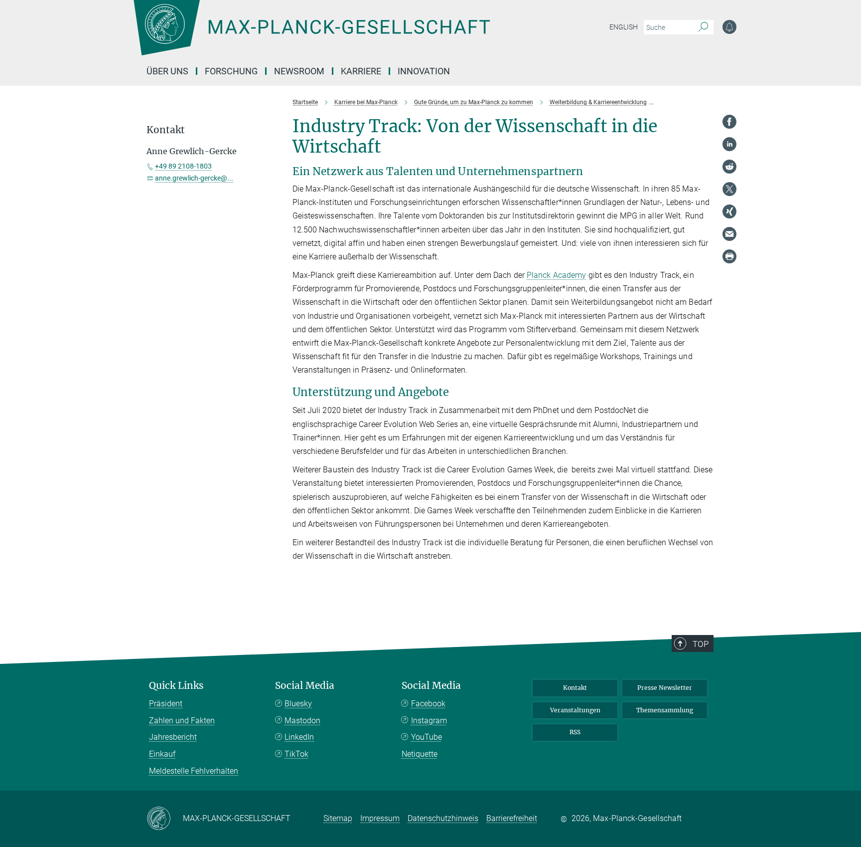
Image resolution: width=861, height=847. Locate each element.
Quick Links (176, 685)
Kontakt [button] (165, 130)
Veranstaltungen (575, 710)
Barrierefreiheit (511, 818)
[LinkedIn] (729, 144)
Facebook (428, 703)
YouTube (426, 737)
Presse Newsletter (664, 687)
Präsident (165, 703)
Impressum (380, 818)
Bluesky (298, 703)
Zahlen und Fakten (182, 720)
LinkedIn (299, 737)
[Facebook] (729, 121)
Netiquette (419, 754)
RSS (575, 732)
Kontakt (575, 687)
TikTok (296, 754)
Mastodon (302, 720)
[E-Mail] (729, 233)
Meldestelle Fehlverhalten (193, 771)
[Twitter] (729, 189)
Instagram (429, 720)
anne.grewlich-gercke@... (194, 178)
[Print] (729, 256)
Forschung (231, 71)
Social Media (304, 685)
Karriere (361, 71)
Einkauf (162, 754)
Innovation (424, 71)
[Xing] (729, 211)
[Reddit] (729, 166)
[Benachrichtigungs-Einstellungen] (729, 27)
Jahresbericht (173, 737)
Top (701, 644)
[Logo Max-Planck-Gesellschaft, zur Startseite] (311, 35)
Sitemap (337, 818)
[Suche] (703, 27)
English (623, 27)
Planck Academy (556, 275)
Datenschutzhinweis (443, 818)
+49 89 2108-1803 (183, 166)
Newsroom (299, 71)
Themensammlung (664, 710)
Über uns (167, 71)
